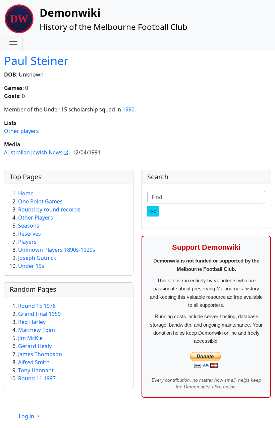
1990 (128, 109)
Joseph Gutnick (37, 257)
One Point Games (40, 201)
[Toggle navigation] (13, 44)
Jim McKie (30, 338)
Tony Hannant (36, 370)
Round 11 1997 (37, 378)
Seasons (28, 225)
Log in (27, 416)
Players (27, 241)
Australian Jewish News (33, 152)
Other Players (35, 217)
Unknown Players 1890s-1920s (56, 249)
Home (26, 193)
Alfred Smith (34, 362)
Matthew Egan (36, 330)
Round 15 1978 (37, 306)
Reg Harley (32, 322)
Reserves (29, 233)
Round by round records (49, 209)
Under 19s (31, 266)
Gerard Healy (35, 346)
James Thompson (40, 354)
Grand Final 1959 (39, 314)
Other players (21, 131)
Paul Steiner (36, 60)
